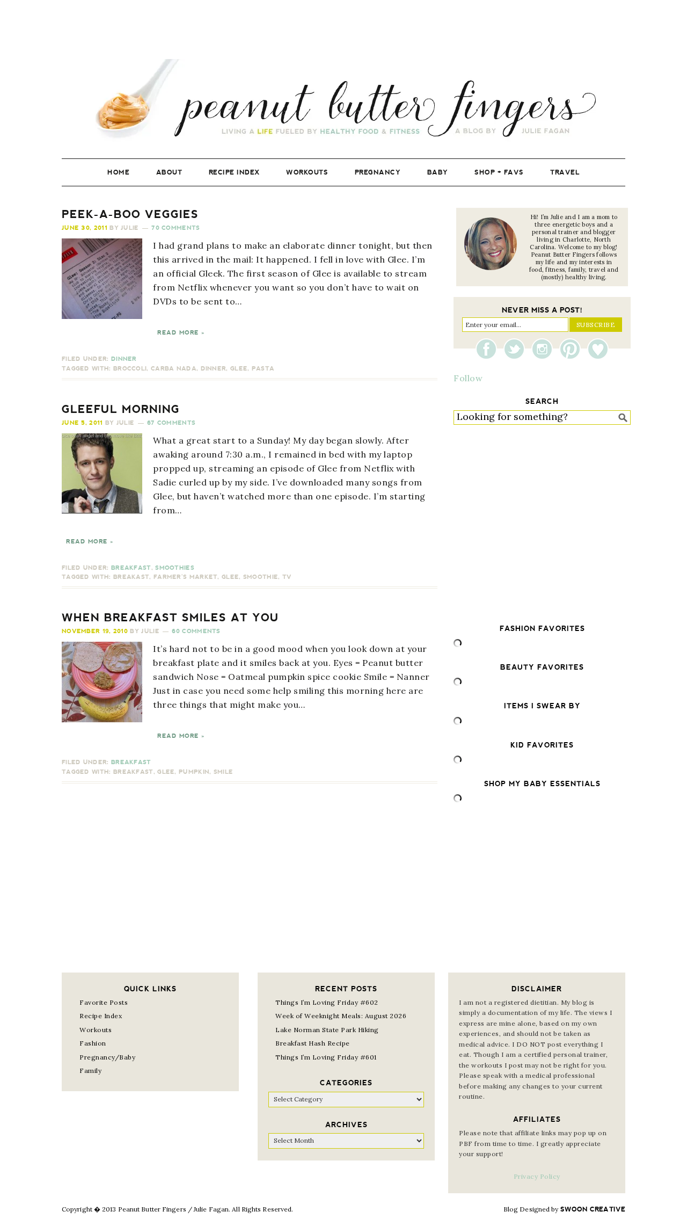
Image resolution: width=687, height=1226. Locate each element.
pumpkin (194, 771)
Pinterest (572, 349)
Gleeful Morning (121, 409)
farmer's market (186, 577)
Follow (468, 378)
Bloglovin (598, 349)
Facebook (489, 349)
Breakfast (131, 567)
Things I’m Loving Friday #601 (326, 1057)
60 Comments (196, 631)
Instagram (544, 349)
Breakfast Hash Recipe (312, 1043)
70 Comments (175, 227)
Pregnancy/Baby (107, 1057)
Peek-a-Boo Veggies (130, 214)
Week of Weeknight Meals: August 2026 (340, 1016)
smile (223, 771)
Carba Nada (173, 368)
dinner (213, 368)
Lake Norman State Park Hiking (327, 1030)
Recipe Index (100, 1016)
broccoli (130, 368)
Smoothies (174, 567)
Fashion (92, 1043)
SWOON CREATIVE (592, 1209)
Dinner (124, 359)
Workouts (95, 1030)
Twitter (516, 349)
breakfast (133, 771)
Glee (238, 368)
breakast (131, 577)
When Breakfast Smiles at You (170, 617)
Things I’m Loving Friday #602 (326, 1002)
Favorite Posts (103, 1002)
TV (287, 577)
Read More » (180, 332)
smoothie (260, 577)
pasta (263, 368)
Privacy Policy (537, 1176)
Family (90, 1071)
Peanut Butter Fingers (343, 100)
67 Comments (171, 422)
